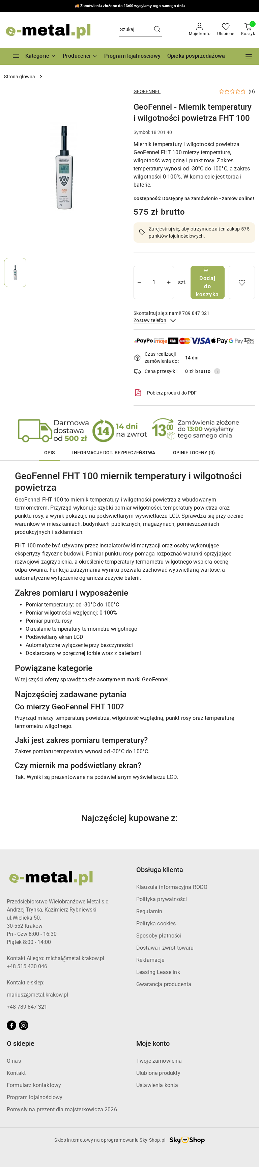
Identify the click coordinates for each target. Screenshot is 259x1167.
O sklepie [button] (20, 1043)
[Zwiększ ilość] (169, 282)
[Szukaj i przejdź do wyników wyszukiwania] (157, 30)
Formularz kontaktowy (34, 1085)
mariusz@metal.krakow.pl (37, 995)
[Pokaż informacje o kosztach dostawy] (217, 371)
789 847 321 (149, 6)
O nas (14, 1061)
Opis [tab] (49, 452)
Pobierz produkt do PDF (172, 393)
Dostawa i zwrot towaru (165, 948)
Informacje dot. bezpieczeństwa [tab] (113, 452)
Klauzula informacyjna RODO (171, 887)
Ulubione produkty (158, 1073)
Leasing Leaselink (158, 972)
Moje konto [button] (153, 1043)
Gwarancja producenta (163, 984)
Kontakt (16, 1073)
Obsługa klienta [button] (159, 870)
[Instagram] (23, 1025)
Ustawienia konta (157, 1085)
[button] (80, 56)
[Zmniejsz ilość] (139, 282)
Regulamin (149, 911)
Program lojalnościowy (34, 1097)
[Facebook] (11, 1025)
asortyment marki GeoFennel (133, 679)
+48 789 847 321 (27, 1007)
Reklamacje (150, 960)
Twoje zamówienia (159, 1061)
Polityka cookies (156, 923)
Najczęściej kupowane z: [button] (129, 818)
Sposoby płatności (158, 935)
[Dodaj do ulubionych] (242, 282)
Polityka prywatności (161, 899)
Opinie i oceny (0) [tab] (194, 452)
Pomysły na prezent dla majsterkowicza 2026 (62, 1109)
